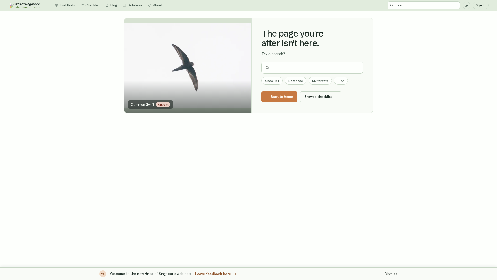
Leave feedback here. (213, 273)
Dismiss (391, 274)
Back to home (282, 96)
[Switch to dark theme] (466, 5)
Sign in (480, 5)
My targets (320, 81)
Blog (341, 81)
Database (295, 81)
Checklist (272, 81)
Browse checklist (320, 96)
